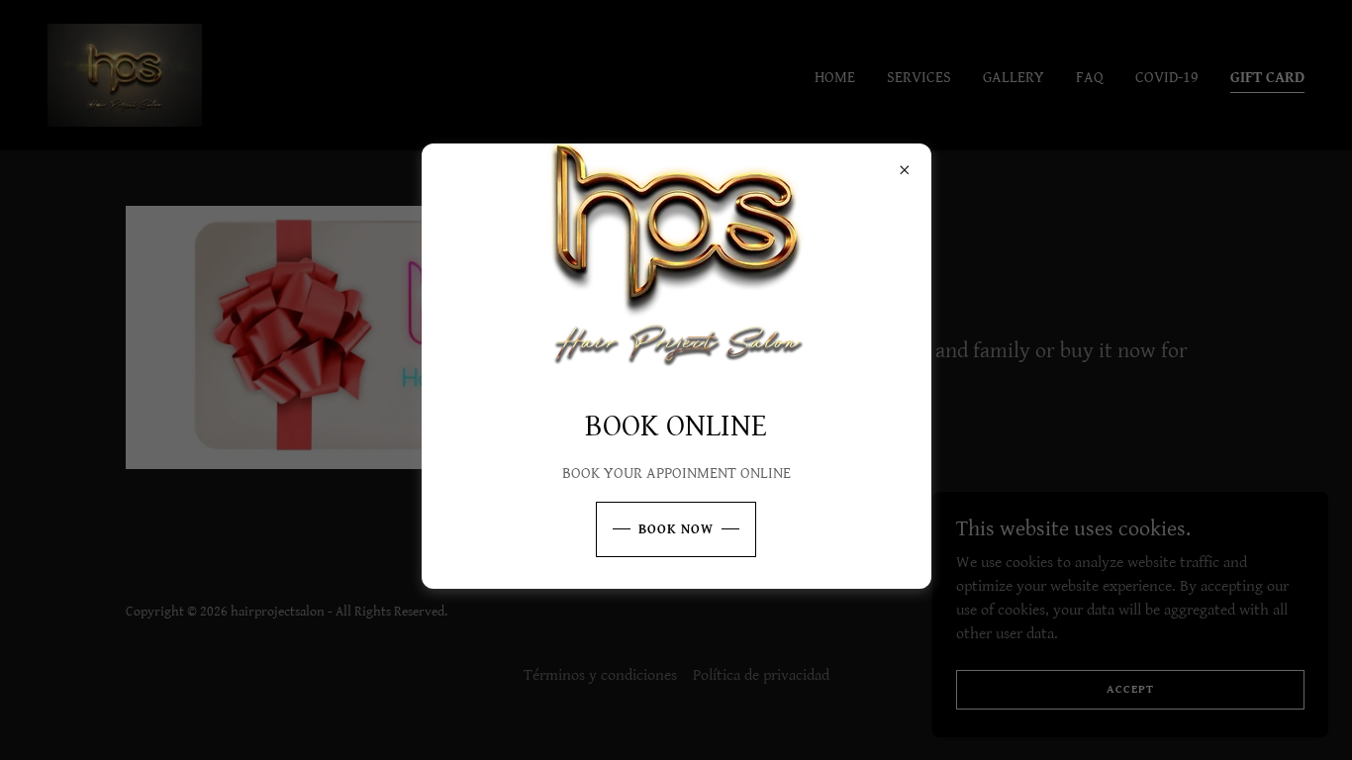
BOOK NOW (676, 529)
